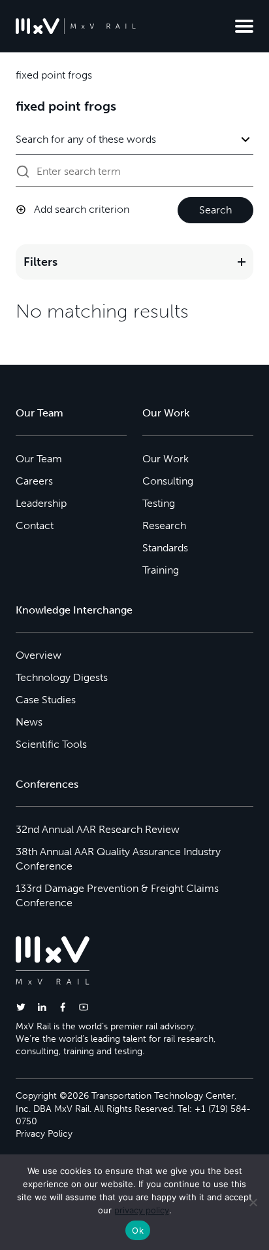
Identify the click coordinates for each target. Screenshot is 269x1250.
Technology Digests (62, 677)
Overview (38, 655)
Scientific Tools (51, 744)
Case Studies (46, 699)
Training (160, 570)
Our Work (165, 458)
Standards (165, 548)
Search (215, 210)
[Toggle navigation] (244, 26)
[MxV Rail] (76, 26)
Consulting (167, 481)
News (29, 722)
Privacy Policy (44, 1133)
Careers (34, 481)
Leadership (41, 503)
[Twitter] (21, 1006)
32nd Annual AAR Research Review (98, 829)
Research (164, 525)
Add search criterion (81, 209)
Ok (138, 1230)
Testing (158, 503)
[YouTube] (83, 1006)
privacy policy (141, 1210)
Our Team (39, 458)
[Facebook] (62, 1006)
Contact (35, 525)
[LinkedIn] (42, 1006)
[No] (252, 1202)
